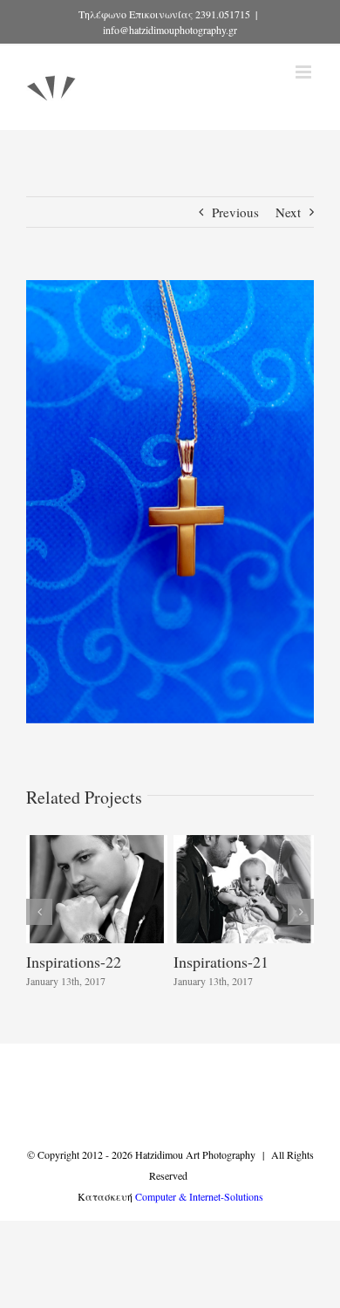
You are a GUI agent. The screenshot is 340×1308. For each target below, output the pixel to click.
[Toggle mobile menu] (305, 72)
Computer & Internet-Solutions (199, 1196)
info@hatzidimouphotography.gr (170, 30)
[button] (39, 912)
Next (288, 212)
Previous (235, 212)
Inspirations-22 (73, 961)
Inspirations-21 (221, 961)
